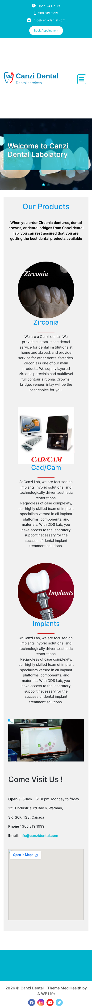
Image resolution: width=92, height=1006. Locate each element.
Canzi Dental (37, 76)
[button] (43, 184)
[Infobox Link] (46, 329)
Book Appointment (46, 30)
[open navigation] (81, 79)
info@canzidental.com (49, 20)
